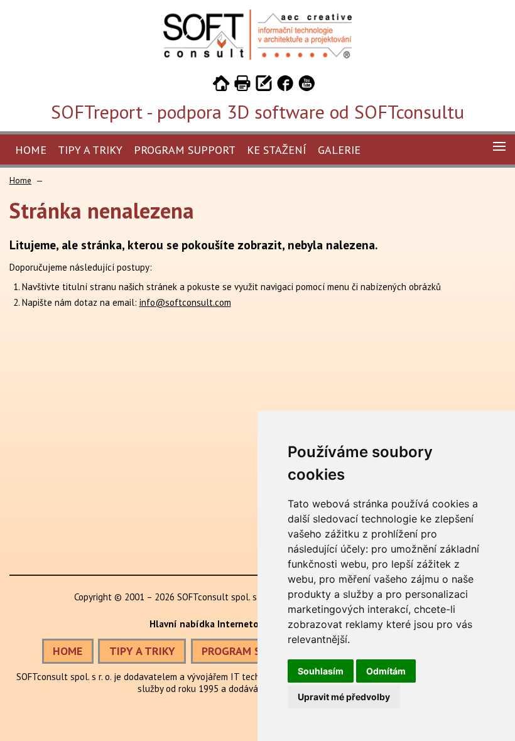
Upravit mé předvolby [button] (344, 696)
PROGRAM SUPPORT (251, 651)
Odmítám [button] (386, 671)
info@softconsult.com (185, 302)
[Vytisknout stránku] (242, 85)
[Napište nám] (264, 85)
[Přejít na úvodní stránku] (221, 85)
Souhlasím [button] (321, 671)
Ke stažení (276, 150)
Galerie (339, 150)
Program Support (185, 150)
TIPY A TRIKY (142, 651)
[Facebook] (285, 85)
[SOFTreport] (257, 56)
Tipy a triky (90, 150)
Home (30, 150)
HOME (67, 651)
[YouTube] (306, 85)
